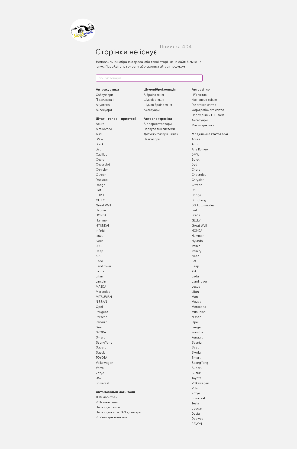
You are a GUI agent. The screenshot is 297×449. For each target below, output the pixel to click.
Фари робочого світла (208, 110)
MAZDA (101, 286)
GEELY (100, 200)
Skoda (196, 352)
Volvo (100, 368)
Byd (98, 149)
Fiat (98, 190)
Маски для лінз (203, 125)
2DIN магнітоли (107, 402)
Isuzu (99, 236)
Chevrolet (103, 164)
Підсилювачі (105, 99)
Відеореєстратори (158, 124)
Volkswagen (104, 362)
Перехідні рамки (108, 407)
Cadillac (101, 154)
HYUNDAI (102, 225)
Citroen (101, 174)
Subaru (101, 347)
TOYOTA (101, 357)
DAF (194, 190)
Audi (99, 134)
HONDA (101, 215)
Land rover (103, 266)
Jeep (99, 251)
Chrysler (102, 169)
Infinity (196, 251)
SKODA (101, 332)
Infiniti (100, 230)
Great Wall (103, 205)
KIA (98, 256)
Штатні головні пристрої (116, 119)
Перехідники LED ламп (208, 115)
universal (102, 383)
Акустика (103, 105)
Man (195, 297)
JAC (98, 246)
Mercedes (103, 291)
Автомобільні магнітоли (115, 392)
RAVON (197, 424)
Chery (100, 159)
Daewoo (102, 180)
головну (132, 66)
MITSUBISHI (104, 297)
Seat (99, 327)
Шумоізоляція (154, 99)
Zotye (100, 373)
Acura (100, 124)
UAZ (99, 378)
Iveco (99, 241)
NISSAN (101, 301)
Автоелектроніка (158, 119)
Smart (100, 337)
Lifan (99, 276)
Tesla (195, 403)
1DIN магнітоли (106, 397)
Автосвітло (201, 89)
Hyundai (197, 241)
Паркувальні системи (159, 129)
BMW (99, 139)
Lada (99, 261)
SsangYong (104, 342)
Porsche (101, 317)
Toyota (196, 378)
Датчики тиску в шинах (161, 134)
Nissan (196, 317)
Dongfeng (199, 200)
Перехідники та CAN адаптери (118, 412)
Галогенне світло (204, 105)
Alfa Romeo (104, 129)
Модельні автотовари (210, 134)
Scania (197, 342)
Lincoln (101, 281)
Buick (100, 144)
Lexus (100, 271)
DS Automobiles (203, 205)
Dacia (196, 413)
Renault (101, 322)
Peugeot (102, 312)
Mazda (196, 301)
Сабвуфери (104, 95)
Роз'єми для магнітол (111, 417)
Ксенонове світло (204, 99)
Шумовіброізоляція (160, 89)
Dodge (100, 185)
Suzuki (101, 352)
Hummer (102, 220)
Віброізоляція (154, 95)
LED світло (199, 95)
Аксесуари (104, 110)
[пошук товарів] (199, 78)
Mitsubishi (199, 312)
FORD (100, 195)
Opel (99, 307)
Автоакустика (107, 89)
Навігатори (152, 139)
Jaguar (101, 210)
